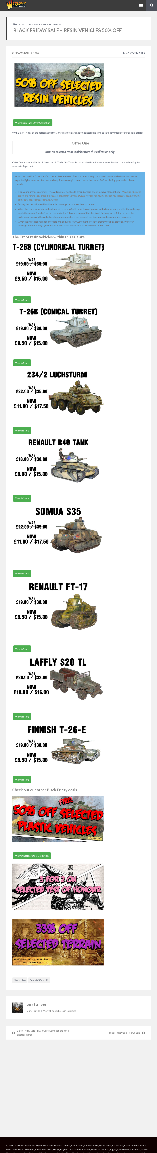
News (20, 980)
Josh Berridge (36, 1004)
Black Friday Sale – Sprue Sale (124, 1032)
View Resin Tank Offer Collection (32, 122)
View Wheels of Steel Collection (32, 855)
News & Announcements (46, 24)
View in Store (22, 299)
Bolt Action (23, 24)
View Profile (33, 1010)
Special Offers (39, 980)
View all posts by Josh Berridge (59, 1010)
